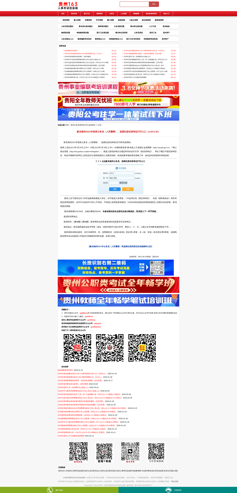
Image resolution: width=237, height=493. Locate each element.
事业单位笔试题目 (86, 26)
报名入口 (166, 13)
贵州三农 (152, 33)
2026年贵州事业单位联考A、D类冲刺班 (77, 56)
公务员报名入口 (67, 39)
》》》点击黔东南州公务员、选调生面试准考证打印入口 (120, 161)
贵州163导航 (169, 471)
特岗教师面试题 (83, 33)
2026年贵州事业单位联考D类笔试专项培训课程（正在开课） (144, 62)
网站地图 (174, 481)
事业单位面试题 (136, 26)
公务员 (111, 13)
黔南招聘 (121, 20)
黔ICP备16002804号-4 (143, 485)
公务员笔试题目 (67, 26)
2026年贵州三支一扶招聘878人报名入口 (137, 56)
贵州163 (155, 257)
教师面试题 (65, 33)
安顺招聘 (88, 20)
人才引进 (152, 26)
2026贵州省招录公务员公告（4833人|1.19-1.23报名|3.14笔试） (145, 74)
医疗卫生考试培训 (133, 39)
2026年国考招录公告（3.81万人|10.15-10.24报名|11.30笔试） (85, 77)
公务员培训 (138, 33)
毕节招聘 (99, 20)
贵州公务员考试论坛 (92, 471)
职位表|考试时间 (151, 13)
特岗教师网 (136, 471)
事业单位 (74, 13)
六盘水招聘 (133, 20)
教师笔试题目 (103, 26)
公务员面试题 (119, 26)
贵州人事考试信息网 (124, 471)
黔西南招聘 (159, 20)
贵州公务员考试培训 (108, 471)
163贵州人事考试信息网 (74, 471)
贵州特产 (165, 39)
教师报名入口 (100, 39)
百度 (176, 471)
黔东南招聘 (146, 20)
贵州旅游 (166, 26)
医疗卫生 (87, 13)
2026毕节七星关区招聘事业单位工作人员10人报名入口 (82, 59)
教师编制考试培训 (84, 39)
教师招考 (100, 13)
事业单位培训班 (121, 33)
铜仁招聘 (110, 20)
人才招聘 (124, 13)
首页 (62, 13)
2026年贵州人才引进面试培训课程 (135, 77)
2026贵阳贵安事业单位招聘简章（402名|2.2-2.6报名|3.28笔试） (145, 68)
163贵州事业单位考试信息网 (152, 471)
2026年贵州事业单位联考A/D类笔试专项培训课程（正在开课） (85, 65)
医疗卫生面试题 (103, 33)
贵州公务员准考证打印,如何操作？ (84, 125)
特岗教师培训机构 (151, 39)
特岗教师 (136, 13)
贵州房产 (166, 33)
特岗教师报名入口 (116, 39)
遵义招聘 (77, 20)
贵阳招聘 (66, 20)
